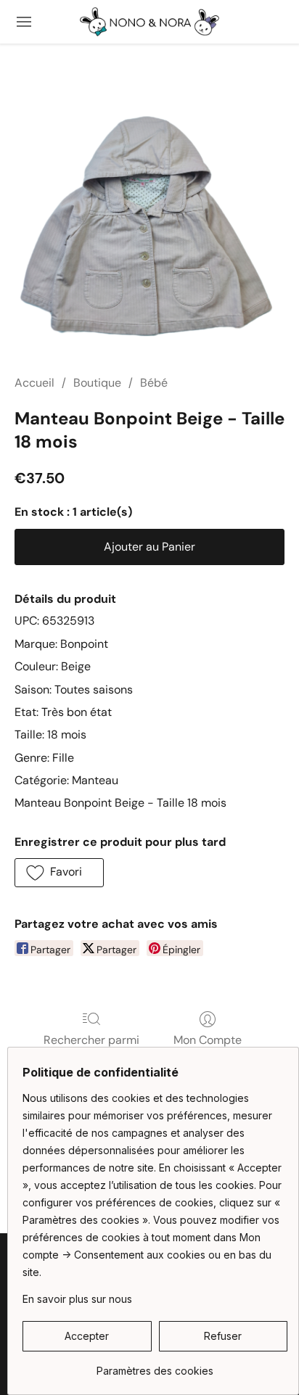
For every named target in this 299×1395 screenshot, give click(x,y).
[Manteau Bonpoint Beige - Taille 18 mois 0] (149, 226)
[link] (154, 1365)
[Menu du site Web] (24, 21)
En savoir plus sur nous (77, 1299)
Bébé (154, 382)
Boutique (97, 382)
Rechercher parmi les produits (91, 1048)
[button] (149, 21)
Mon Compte (207, 1040)
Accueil (34, 382)
